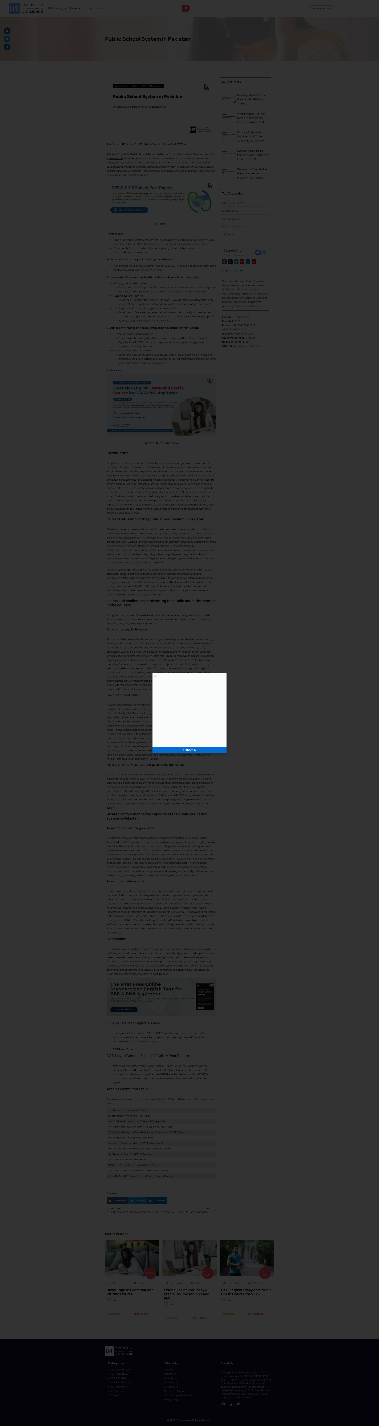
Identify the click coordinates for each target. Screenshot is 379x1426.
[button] (155, 676)
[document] (189, 713)
